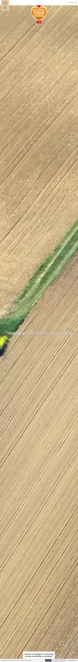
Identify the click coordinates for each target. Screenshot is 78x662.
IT (71, 2)
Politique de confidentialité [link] (72, 660)
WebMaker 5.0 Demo (5, 6)
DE (70, 2)
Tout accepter (48, 660)
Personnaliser (63, 660)
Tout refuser (56, 660)
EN (73, 2)
